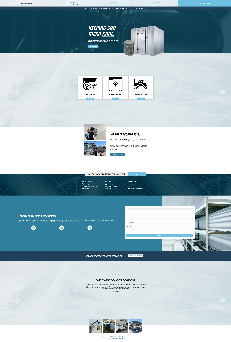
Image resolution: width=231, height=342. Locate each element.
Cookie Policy (121, 338)
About (126, 8)
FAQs (131, 8)
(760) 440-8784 (157, 4)
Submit (159, 235)
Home (86, 8)
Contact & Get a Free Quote (140, 8)
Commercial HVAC (93, 8)
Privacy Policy (115, 338)
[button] (88, 325)
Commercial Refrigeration (104, 8)
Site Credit (109, 338)
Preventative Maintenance (118, 8)
